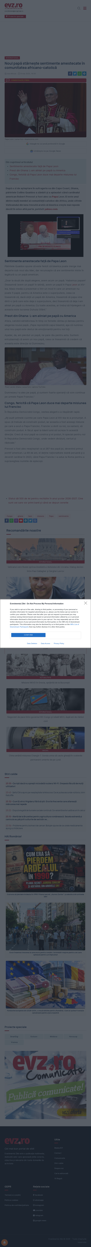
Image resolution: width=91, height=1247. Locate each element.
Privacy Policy (59, 643)
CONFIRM (28, 635)
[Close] (86, 604)
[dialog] (45, 623)
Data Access (45, 643)
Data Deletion (32, 643)
